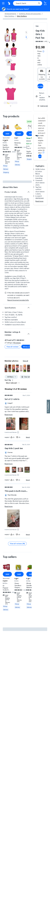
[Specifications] (28, 308)
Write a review (28, 347)
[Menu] (4, 3)
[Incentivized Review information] (18, 432)
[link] (27, 469)
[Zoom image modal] (26, 37)
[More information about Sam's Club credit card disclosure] (43, 152)
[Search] (39, 3)
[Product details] (28, 192)
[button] (26, 32)
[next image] (10, 106)
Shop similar (40, 86)
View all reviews (12, 347)
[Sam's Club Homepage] (9, 3)
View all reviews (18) (17, 543)
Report (28, 437)
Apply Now (40, 156)
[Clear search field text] (36, 3)
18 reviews (17, 343)
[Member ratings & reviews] (28, 333)
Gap (37, 26)
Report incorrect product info (18, 300)
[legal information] (43, 51)
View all (25, 361)
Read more (39, 201)
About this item (10, 187)
